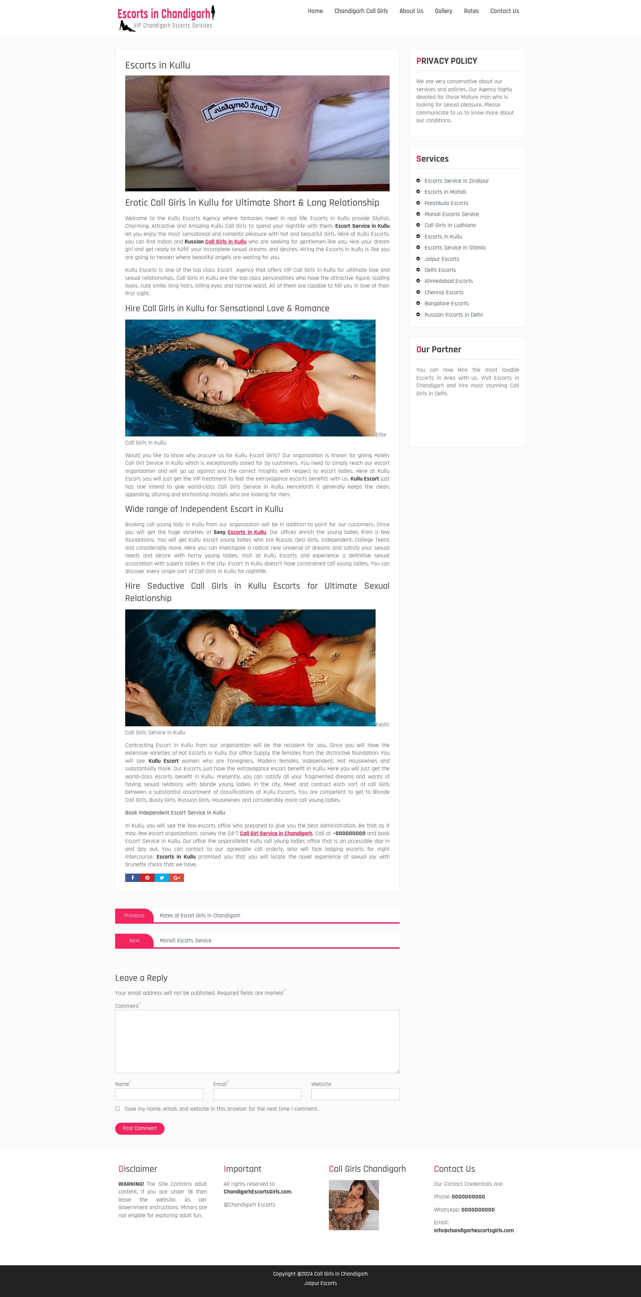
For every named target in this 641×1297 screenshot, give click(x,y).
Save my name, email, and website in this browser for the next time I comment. (221, 1109)
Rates (471, 11)
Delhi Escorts (440, 270)
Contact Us (504, 11)
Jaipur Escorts (442, 259)
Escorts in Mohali (445, 192)
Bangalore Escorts (447, 303)
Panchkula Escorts (446, 203)
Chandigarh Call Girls (361, 11)
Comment (127, 1006)
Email (220, 1084)
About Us (411, 11)
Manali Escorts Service (452, 214)
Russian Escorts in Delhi (454, 315)
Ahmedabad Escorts (449, 281)
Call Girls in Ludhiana (450, 225)
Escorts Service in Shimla (455, 247)
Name (122, 1084)
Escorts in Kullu (247, 532)
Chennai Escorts (444, 292)
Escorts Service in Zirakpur (457, 181)
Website (321, 1084)
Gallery (443, 11)
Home (315, 11)
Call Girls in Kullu (225, 241)
